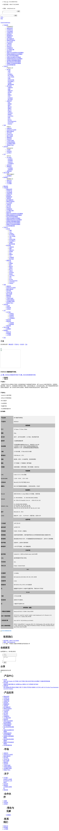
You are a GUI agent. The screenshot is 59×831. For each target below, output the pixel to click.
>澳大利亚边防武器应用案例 (13, 61)
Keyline (11, 279)
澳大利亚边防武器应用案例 (13, 222)
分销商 (8, 306)
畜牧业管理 (9, 189)
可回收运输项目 (10, 299)
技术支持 (8, 319)
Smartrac (11, 283)
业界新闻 (11, 324)
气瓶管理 (8, 198)
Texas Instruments (13, 280)
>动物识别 (9, 128)
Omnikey (11, 233)
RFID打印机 (12, 239)
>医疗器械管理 (10, 38)
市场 (4, 125)
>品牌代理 (9, 101)
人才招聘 (8, 335)
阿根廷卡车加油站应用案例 (13, 224)
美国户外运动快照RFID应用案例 (14, 213)
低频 (10, 248)
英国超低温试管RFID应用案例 (14, 219)
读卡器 (8, 228)
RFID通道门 (12, 240)
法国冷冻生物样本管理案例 (13, 218)
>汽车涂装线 (9, 31)
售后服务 (8, 333)
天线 (10, 237)
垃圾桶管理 (9, 209)
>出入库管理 (9, 42)
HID (10, 262)
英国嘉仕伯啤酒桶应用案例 (13, 221)
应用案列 (8, 328)
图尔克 (11, 266)
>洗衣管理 (9, 139)
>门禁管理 (9, 43)
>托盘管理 (9, 34)
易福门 (11, 267)
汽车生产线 (9, 292)
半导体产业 (9, 190)
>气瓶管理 (9, 37)
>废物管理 (9, 137)
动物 (10, 230)
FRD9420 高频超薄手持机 (9, 374)
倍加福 (11, 263)
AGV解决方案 (10, 210)
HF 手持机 (11, 234)
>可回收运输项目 (10, 142)
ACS (10, 278)
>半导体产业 (9, 29)
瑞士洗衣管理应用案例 (12, 216)
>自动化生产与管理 (11, 129)
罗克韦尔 (11, 272)
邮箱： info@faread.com (9, 642)
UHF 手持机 (12, 236)
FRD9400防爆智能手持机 (27, 374)
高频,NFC (11, 250)
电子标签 (8, 245)
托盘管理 (8, 195)
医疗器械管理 (9, 200)
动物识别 (11, 247)
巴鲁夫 (11, 271)
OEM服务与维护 (10, 301)
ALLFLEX (11, 282)
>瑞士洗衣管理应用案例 (12, 55)
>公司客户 (9, 152)
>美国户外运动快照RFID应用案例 (14, 52)
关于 (4, 154)
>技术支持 (9, 165)
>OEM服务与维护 (10, 143)
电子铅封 (11, 259)
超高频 (11, 251)
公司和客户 (12, 318)
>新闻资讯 (9, 166)
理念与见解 (6, 172)
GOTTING (11, 275)
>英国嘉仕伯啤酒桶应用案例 (13, 60)
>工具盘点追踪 (10, 140)
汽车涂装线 (9, 192)
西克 (10, 264)
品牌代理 (8, 260)
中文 (2, 17)
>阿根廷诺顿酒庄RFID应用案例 (14, 54)
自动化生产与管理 (11, 287)
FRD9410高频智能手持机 (6, 630)
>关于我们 (9, 157)
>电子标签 (9, 86)
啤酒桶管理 (9, 196)
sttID (10, 276)
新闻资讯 (8, 321)
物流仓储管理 (9, 289)
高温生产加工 (9, 303)
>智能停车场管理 (10, 40)
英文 (2, 18)
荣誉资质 (8, 325)
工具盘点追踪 (9, 298)
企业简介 (11, 313)
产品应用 (5, 25)
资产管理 (8, 206)
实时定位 (8, 207)
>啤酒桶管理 (9, 35)
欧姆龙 (11, 274)
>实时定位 (9, 46)
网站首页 (5, 186)
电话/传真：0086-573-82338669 (11, 640)
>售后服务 (9, 182)
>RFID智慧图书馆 (10, 64)
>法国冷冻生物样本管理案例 (13, 57)
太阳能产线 (9, 193)
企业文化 (11, 316)
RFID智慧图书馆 (10, 225)
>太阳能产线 (9, 32)
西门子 (11, 269)
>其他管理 (9, 51)
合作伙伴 (5, 146)
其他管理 (8, 212)
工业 (10, 232)
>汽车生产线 (9, 134)
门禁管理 (8, 204)
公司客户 (8, 309)
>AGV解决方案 (10, 49)
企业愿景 (11, 315)
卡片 (10, 256)
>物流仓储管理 (10, 131)
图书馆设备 (12, 244)
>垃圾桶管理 (9, 48)
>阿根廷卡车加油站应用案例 (13, 63)
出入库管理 (9, 203)
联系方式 (8, 332)
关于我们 (8, 312)
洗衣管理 (8, 296)
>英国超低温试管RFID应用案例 (14, 58)
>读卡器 (8, 69)
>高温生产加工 (10, 145)
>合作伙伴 (9, 151)
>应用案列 (9, 175)
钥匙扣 (11, 254)
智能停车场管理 (10, 201)
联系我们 (5, 177)
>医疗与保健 (9, 136)
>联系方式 (9, 180)
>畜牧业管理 (9, 28)
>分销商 (8, 149)
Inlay (10, 253)
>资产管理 (9, 45)
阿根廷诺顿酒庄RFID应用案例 (14, 215)
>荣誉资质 (9, 171)
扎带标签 (11, 257)
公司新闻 (11, 322)
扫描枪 (11, 242)
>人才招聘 (9, 183)
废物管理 (8, 295)
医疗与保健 (9, 293)
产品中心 (5, 66)
